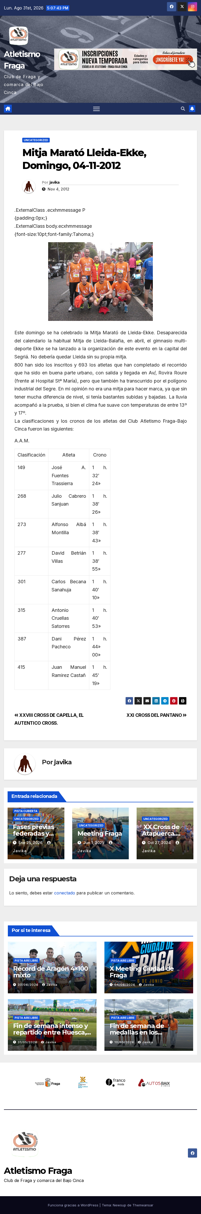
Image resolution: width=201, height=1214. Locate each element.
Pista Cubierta (25, 811)
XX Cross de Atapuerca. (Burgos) (161, 833)
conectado (64, 892)
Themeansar (142, 1205)
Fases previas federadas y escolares (33, 833)
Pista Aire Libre (26, 960)
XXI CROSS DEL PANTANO (154, 715)
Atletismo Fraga (38, 1170)
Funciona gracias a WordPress (73, 1205)
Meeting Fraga (99, 833)
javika (54, 182)
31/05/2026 (28, 1042)
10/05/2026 (124, 1042)
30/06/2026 (29, 985)
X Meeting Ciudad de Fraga (142, 972)
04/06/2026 (125, 985)
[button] (183, 108)
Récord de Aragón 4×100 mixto (50, 972)
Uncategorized (36, 140)
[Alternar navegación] (96, 109)
